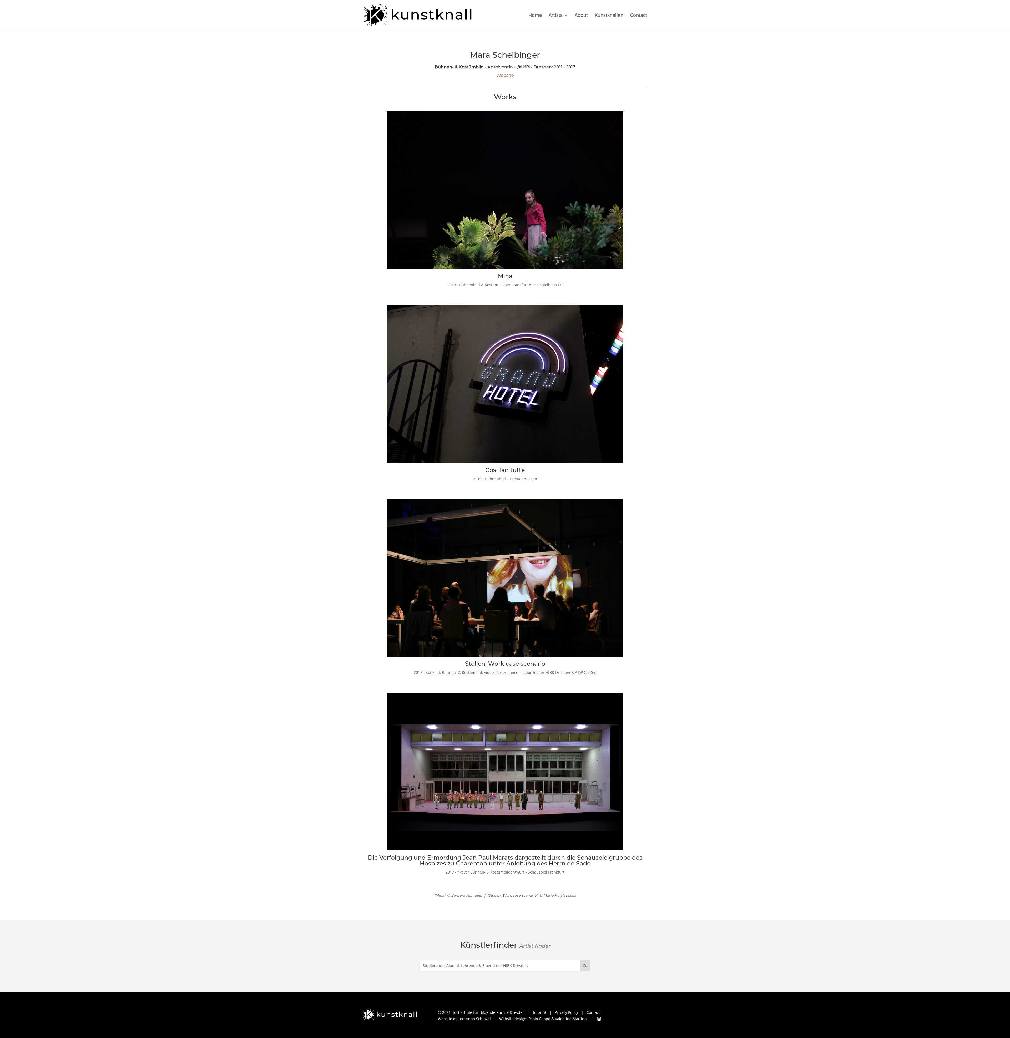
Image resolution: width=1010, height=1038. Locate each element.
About (581, 15)
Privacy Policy (566, 1012)
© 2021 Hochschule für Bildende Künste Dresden (481, 1012)
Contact (638, 15)
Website (505, 75)
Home (535, 15)
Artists (556, 15)
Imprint (539, 1012)
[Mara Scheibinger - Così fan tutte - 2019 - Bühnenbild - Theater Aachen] (505, 464)
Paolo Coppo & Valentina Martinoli (558, 1018)
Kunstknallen (609, 15)
